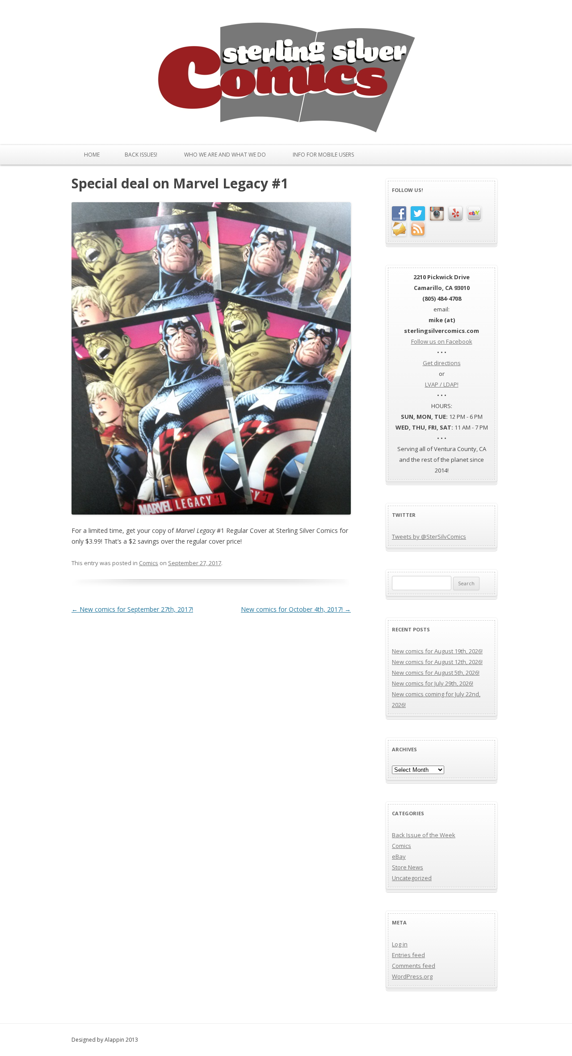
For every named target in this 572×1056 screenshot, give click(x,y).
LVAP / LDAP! (441, 384)
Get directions (442, 363)
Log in (400, 944)
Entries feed (408, 955)
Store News (407, 867)
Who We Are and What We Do (225, 154)
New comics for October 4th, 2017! (296, 609)
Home (92, 154)
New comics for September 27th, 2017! (132, 609)
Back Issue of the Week (423, 835)
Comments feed (413, 966)
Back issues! (141, 154)
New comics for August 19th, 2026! (437, 651)
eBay (399, 856)
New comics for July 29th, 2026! (432, 683)
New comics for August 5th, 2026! (435, 673)
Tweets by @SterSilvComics (429, 536)
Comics (148, 563)
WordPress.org (412, 976)
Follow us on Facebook (441, 341)
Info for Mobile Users (323, 154)
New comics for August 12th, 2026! (437, 662)
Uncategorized (412, 878)
